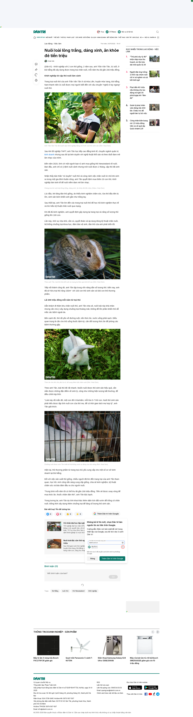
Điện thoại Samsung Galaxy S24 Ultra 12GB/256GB (112, 659)
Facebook (146, 694)
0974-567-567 (51, 706)
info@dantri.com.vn (45, 709)
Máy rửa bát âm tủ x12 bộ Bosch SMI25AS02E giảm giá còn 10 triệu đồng (144, 660)
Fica (102, 32)
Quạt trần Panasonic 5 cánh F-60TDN (79, 659)
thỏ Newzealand (78, 591)
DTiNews (112, 32)
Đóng (92, 558)
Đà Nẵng (55, 591)
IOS (135, 687)
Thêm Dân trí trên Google (108, 514)
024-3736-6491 (47, 698)
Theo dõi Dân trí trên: (135, 694)
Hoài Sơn (51, 61)
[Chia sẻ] (36, 69)
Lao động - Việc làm (52, 43)
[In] (36, 80)
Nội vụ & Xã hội (127, 32)
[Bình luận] (36, 64)
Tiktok (154, 694)
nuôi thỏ (65, 591)
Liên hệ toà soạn (103, 685)
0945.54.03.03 (116, 688)
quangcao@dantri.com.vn (110, 690)
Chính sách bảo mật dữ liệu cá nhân (110, 693)
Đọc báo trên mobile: (137, 682)
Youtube (150, 694)
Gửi (113, 577)
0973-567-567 (68, 698)
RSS (98, 682)
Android (151, 687)
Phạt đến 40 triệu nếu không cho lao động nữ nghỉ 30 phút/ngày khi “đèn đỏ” (138, 92)
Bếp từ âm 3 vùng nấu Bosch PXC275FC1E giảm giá (46, 659)
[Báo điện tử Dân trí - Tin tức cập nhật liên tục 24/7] (40, 31)
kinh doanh (49, 154)
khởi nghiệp (92, 591)
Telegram (157, 694)
